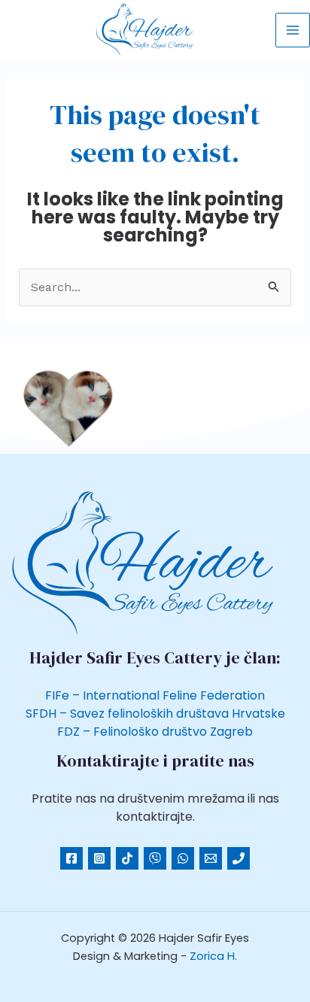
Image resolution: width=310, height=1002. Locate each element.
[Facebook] (71, 858)
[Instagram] (99, 858)
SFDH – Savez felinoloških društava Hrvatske (155, 713)
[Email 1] (210, 858)
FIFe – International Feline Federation (155, 695)
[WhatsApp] (183, 858)
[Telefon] (155, 858)
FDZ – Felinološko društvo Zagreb (155, 731)
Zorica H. (213, 956)
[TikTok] (127, 858)
